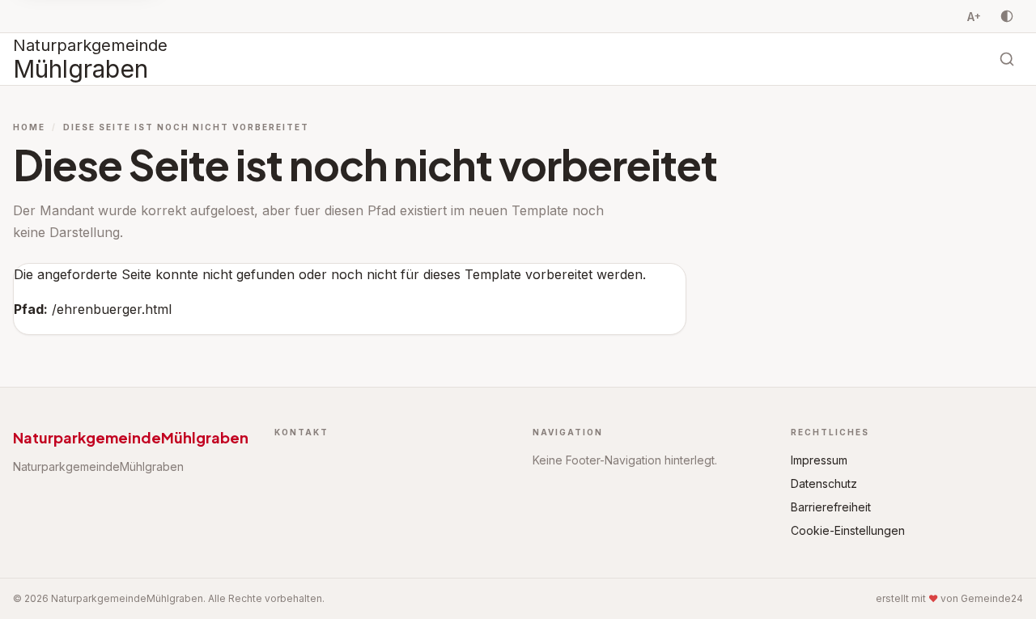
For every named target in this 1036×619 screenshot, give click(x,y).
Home (29, 127)
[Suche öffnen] (1007, 59)
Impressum (819, 460)
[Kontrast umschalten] (1007, 16)
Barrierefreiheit (831, 507)
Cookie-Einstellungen (848, 530)
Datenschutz (824, 483)
